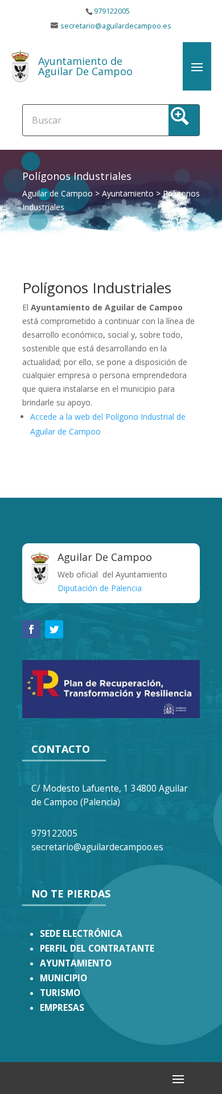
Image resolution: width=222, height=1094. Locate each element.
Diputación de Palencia (99, 588)
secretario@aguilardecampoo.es (115, 26)
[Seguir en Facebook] (31, 629)
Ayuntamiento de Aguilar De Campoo (85, 66)
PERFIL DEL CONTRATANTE (97, 948)
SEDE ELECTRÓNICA (81, 934)
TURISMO (60, 993)
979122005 (112, 11)
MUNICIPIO (63, 978)
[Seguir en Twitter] (54, 629)
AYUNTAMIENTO (76, 963)
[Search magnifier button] (183, 120)
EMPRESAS (62, 1008)
